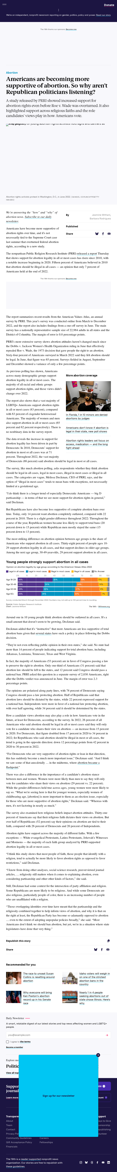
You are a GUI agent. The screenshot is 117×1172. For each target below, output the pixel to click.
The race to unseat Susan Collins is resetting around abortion (39, 977)
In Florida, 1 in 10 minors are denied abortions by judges (86, 416)
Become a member (14, 1047)
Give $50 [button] (97, 1086)
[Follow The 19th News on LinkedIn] (109, 1163)
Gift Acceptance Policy (19, 1142)
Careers (44, 1138)
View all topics (13, 1072)
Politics (13, 1066)
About (9, 1120)
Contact (10, 1129)
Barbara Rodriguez (100, 218)
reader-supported (31, 1159)
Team (9, 1125)
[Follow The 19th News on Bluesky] (87, 1163)
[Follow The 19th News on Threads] (92, 1163)
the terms (25, 1041)
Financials (11, 1146)
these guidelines (15, 1166)
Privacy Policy (14, 1133)
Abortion (12, 72)
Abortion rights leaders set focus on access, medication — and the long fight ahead (87, 444)
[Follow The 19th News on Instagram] (81, 1163)
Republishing (103, 1129)
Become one (71, 29)
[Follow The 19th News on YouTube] (103, 1163)
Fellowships (46, 1142)
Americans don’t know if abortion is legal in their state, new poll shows (87, 429)
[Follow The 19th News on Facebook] (98, 1163)
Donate (109, 5)
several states (43, 633)
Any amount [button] (97, 1097)
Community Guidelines (19, 1138)
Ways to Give (103, 1120)
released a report (87, 253)
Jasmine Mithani (101, 214)
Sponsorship (103, 1125)
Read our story (103, 15)
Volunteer (101, 1133)
